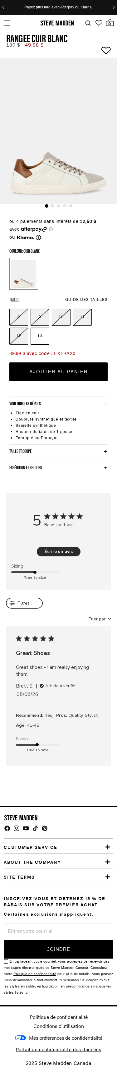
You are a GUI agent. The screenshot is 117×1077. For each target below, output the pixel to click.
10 (61, 317)
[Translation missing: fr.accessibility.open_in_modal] (58, 131)
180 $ (13, 45)
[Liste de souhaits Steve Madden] (98, 23)
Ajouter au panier (58, 372)
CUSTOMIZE (65, 1038)
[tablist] (58, 206)
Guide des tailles (86, 299)
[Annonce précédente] (3, 7)
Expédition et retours (25, 467)
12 (18, 336)
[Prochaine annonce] (114, 7)
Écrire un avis (59, 552)
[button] (7, 22)
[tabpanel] (58, 131)
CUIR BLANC (23, 274)
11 (82, 317)
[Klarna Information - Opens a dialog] (25, 237)
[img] (7, 828)
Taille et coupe (20, 451)
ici (26, 992)
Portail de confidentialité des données (58, 1049)
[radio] (18, 317)
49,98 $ (34, 45)
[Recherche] (87, 23)
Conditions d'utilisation (58, 1025)
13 (39, 336)
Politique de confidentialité (34, 974)
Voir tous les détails (25, 403)
